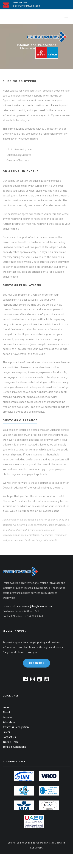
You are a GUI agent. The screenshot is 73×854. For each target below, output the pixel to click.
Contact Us (9, 737)
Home (6, 707)
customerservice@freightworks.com (31, 606)
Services (7, 717)
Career (6, 732)
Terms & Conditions (14, 747)
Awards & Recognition (16, 727)
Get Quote (36, 662)
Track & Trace (11, 742)
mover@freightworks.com (27, 6)
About (6, 712)
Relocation (9, 722)
